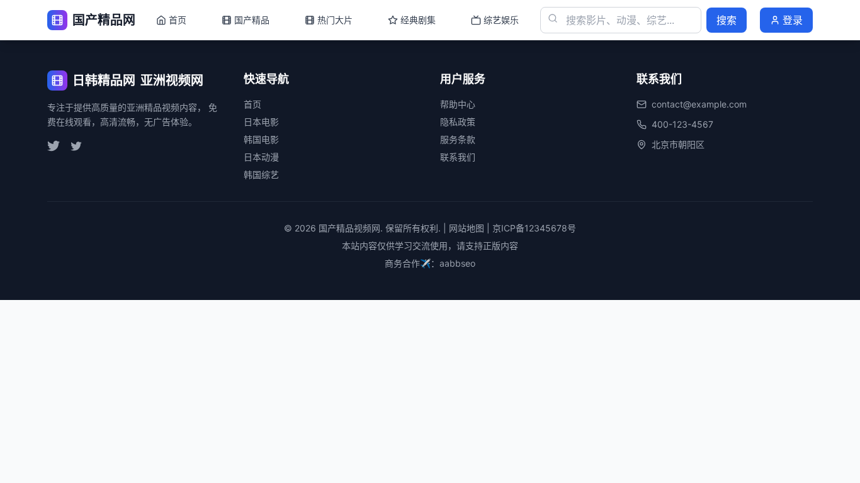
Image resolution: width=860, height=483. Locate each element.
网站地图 (466, 228)
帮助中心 (457, 104)
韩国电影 (261, 139)
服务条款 (457, 139)
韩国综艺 (261, 174)
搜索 (726, 20)
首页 (252, 104)
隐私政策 (457, 121)
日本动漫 (261, 157)
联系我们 (457, 157)
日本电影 (261, 121)
